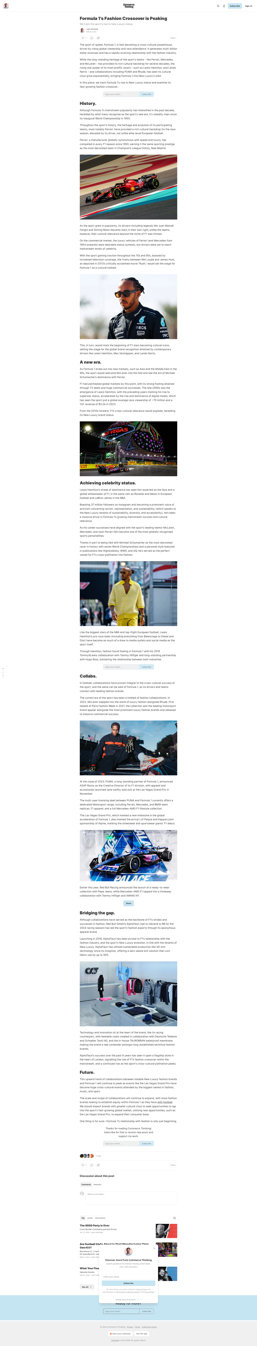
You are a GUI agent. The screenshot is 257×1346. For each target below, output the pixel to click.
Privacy (130, 1327)
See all (85, 1287)
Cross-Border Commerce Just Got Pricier (98, 1229)
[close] (154, 1248)
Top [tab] (82, 1218)
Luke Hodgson (92, 29)
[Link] (76, 103)
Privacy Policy (148, 1292)
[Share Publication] (224, 6)
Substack (115, 1340)
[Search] (218, 6)
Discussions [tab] (100, 1218)
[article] (128, 1231)
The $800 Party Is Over (94, 1225)
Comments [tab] (86, 1184)
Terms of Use (141, 1289)
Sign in (248, 6)
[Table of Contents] (3, 673)
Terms (137, 1327)
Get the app (141, 1333)
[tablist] (91, 1184)
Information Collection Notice (127, 1292)
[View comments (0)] (92, 38)
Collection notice (149, 1327)
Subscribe (235, 6)
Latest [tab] (90, 1218)
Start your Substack (121, 1333)
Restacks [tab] (97, 1184)
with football (164, 1102)
